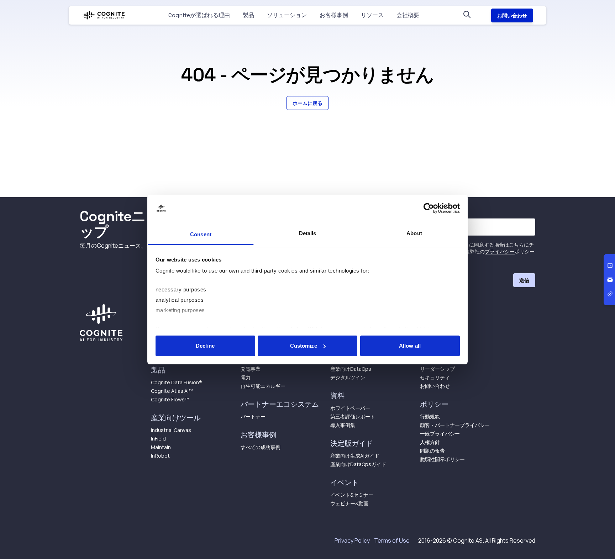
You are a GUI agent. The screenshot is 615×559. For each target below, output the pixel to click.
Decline (205, 346)
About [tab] (414, 233)
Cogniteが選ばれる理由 (199, 15)
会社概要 (407, 15)
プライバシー (500, 251)
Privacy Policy (352, 540)
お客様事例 (334, 15)
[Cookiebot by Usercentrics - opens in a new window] (429, 208)
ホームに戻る (307, 103)
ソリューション (287, 15)
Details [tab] (307, 233)
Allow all (410, 346)
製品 (248, 15)
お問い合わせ (512, 15)
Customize (303, 346)
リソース (372, 15)
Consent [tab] (200, 234)
